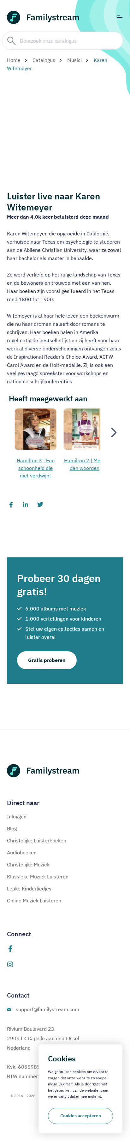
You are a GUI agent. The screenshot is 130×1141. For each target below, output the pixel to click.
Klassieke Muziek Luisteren (37, 876)
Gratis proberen (47, 660)
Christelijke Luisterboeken (36, 840)
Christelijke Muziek (28, 864)
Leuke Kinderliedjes (29, 888)
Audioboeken (22, 852)
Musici (74, 60)
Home (14, 60)
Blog (12, 828)
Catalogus (43, 60)
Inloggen (17, 816)
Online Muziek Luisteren (34, 900)
